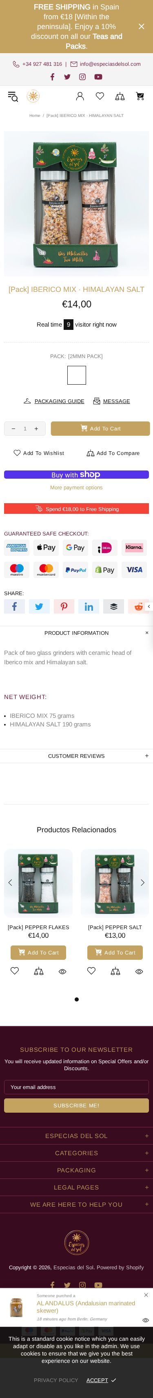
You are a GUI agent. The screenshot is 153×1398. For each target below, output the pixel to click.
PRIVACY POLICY (56, 1380)
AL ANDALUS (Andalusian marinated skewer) (86, 1306)
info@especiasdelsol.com (110, 64)
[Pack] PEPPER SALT (115, 927)
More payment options (76, 487)
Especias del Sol (33, 96)
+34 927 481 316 (42, 64)
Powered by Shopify (120, 1267)
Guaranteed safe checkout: (46, 534)
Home (34, 115)
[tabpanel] (38, 922)
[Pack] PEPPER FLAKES (38, 927)
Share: (14, 593)
